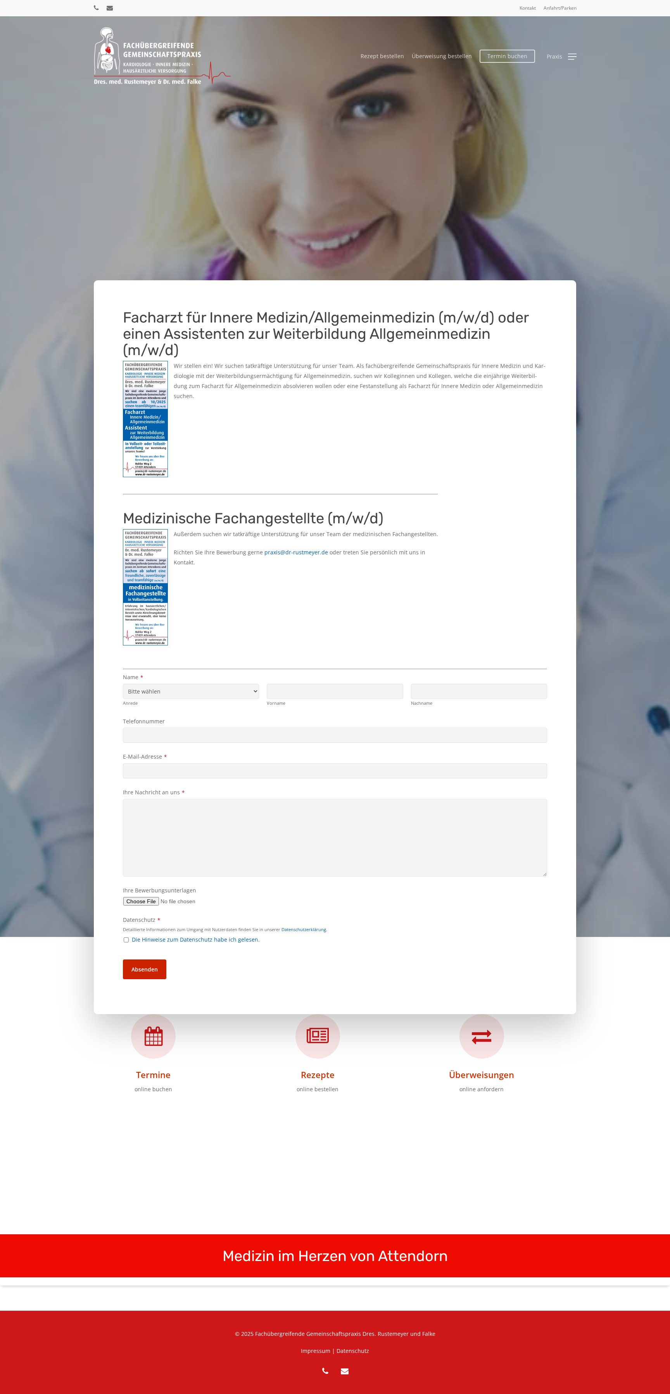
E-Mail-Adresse (145, 756)
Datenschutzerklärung (303, 929)
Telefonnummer (144, 721)
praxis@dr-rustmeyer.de (296, 552)
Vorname (276, 703)
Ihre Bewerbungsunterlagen (159, 890)
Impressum (315, 1350)
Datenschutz (141, 919)
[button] (562, 56)
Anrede (130, 703)
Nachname (421, 703)
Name (133, 677)
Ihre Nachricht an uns (154, 792)
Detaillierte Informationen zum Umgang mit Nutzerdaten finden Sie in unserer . (225, 929)
